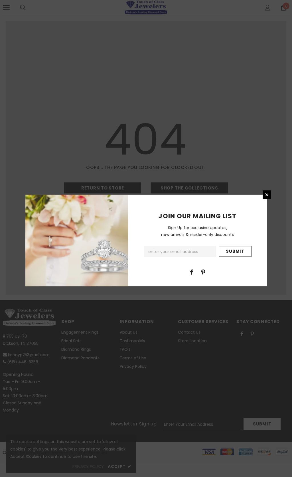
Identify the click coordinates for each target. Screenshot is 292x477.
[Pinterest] (203, 272)
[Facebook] (191, 272)
